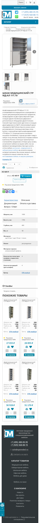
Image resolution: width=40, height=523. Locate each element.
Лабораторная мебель (20, 467)
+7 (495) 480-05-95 (19, 442)
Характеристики (11, 200)
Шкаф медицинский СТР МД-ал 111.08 (28, 362)
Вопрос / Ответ (10, 207)
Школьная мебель (20, 470)
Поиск (21, 2)
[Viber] (7, 191)
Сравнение (10, 168)
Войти (34, 2)
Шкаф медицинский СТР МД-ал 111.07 (10, 300)
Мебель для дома (20, 476)
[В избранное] (12, 347)
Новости (20, 492)
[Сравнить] (8, 347)
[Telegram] (10, 191)
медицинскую (26, 148)
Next (34, 52)
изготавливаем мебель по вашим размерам (17, 156)
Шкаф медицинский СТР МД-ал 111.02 (10, 362)
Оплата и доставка (28, 203)
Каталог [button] (7, 22)
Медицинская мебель (20, 465)
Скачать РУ (7, 159)
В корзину (28, 176)
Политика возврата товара (20, 501)
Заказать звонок (20, 8)
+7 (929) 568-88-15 (19, 445)
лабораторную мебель (10, 150)
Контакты (20, 503)
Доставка (20, 498)
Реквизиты (20, 506)
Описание (25, 200)
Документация (10, 203)
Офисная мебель (20, 473)
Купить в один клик (19, 179)
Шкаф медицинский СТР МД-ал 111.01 (28, 300)
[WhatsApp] (3, 191)
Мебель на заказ (20, 482)
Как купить (20, 495)
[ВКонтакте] (13, 191)
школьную (16, 148)
